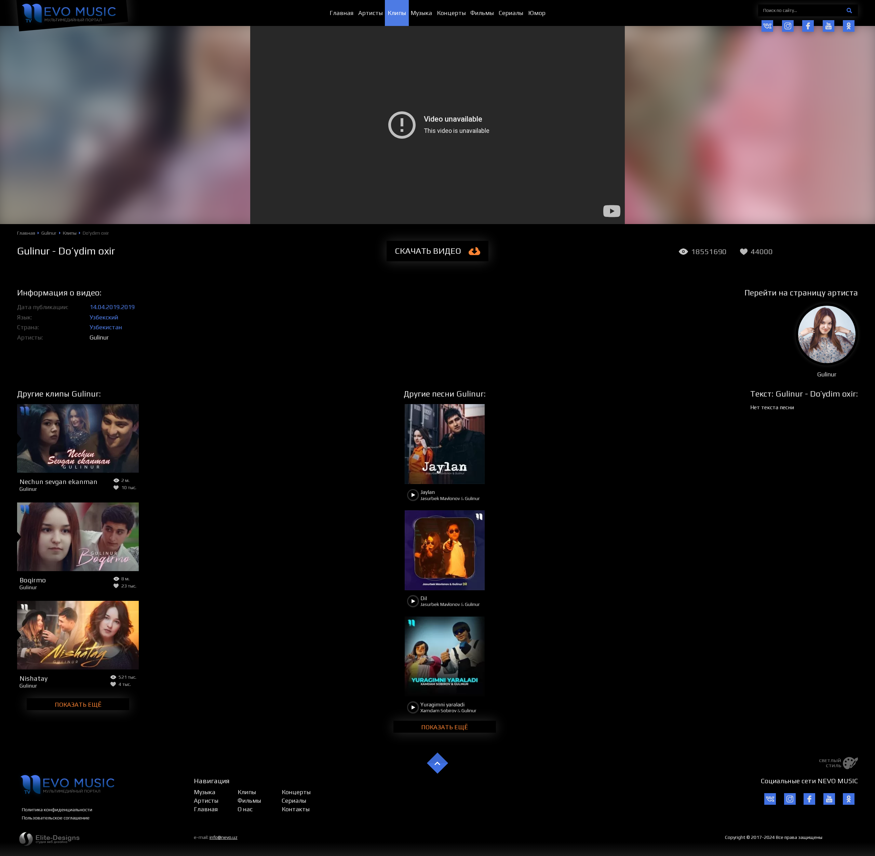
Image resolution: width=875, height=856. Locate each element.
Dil (423, 598)
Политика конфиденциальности (57, 809)
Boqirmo (32, 580)
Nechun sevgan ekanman (58, 481)
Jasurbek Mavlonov (440, 498)
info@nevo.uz (224, 837)
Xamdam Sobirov (438, 710)
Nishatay (33, 678)
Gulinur (99, 337)
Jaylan (427, 492)
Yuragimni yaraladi (442, 704)
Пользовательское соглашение (56, 817)
